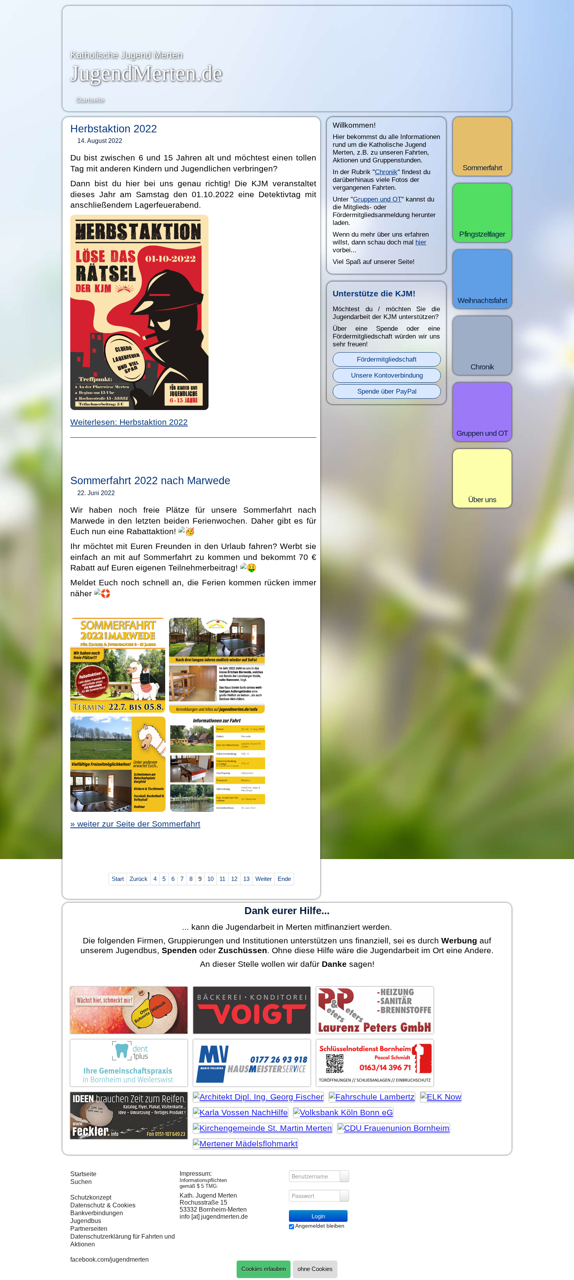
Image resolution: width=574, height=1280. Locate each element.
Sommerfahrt (482, 168)
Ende (284, 878)
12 (234, 878)
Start (118, 878)
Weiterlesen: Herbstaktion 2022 (129, 422)
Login (318, 1216)
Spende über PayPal (387, 391)
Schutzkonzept (90, 1197)
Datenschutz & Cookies (102, 1205)
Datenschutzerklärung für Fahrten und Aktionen (122, 1240)
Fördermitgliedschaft (387, 359)
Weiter (263, 878)
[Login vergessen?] (344, 1176)
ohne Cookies (315, 1269)
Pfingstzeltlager (482, 234)
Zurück (139, 878)
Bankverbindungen (96, 1213)
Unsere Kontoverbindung (387, 375)
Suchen (81, 1181)
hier (420, 242)
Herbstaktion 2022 (113, 129)
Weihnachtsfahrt (482, 300)
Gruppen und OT (377, 199)
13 (246, 878)
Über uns (482, 500)
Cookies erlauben (263, 1269)
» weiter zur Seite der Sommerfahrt (135, 824)
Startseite (83, 1174)
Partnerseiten (88, 1228)
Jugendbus (85, 1221)
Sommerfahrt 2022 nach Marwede (150, 481)
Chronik (386, 172)
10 (210, 878)
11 (222, 878)
